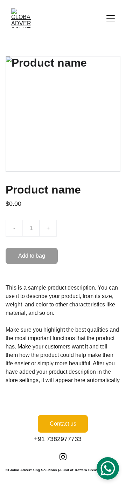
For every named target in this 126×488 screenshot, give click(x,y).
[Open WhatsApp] (108, 468)
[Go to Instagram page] (62, 456)
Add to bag (31, 256)
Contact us (63, 424)
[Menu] (110, 18)
